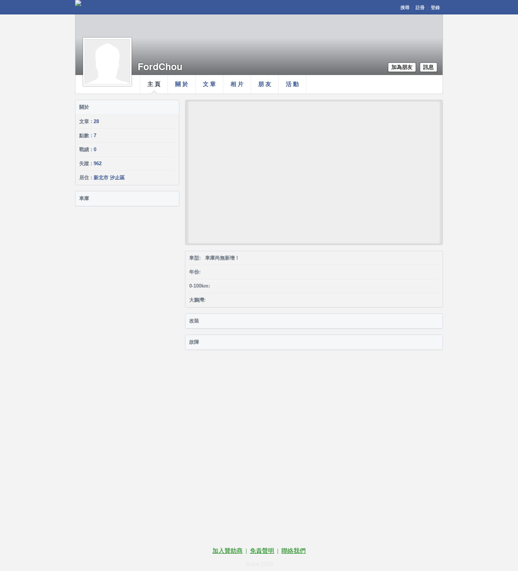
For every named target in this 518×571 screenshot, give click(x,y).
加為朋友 (402, 67)
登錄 (435, 7)
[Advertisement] (259, 397)
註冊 (420, 7)
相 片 (237, 84)
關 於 (181, 84)
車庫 (84, 198)
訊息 (428, 67)
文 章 (209, 84)
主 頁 (154, 84)
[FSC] (78, 3)
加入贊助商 (227, 551)
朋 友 (264, 84)
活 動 (292, 84)
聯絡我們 (293, 551)
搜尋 (405, 7)
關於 (84, 107)
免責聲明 (262, 551)
